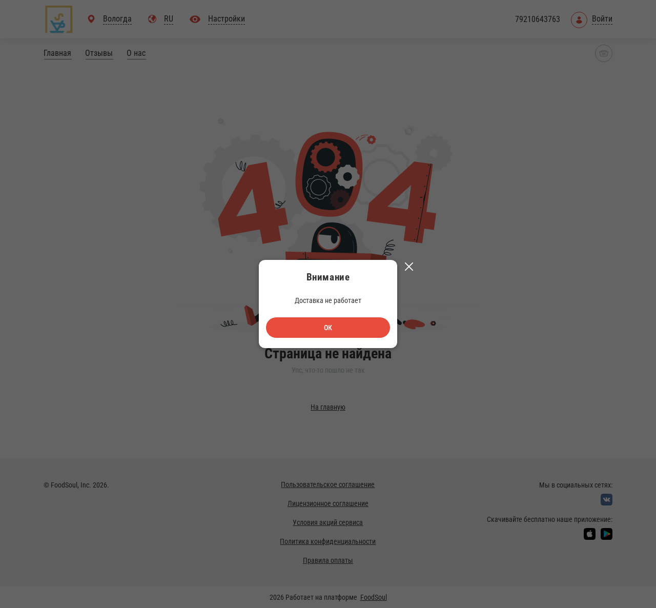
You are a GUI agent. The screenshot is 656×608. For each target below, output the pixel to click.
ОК (328, 327)
